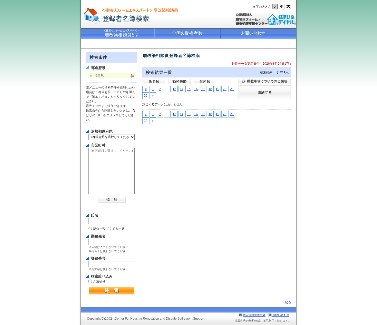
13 (174, 89)
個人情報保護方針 (254, 315)
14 (181, 89)
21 (232, 89)
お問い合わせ (280, 315)
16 (196, 89)
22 (145, 95)
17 (203, 89)
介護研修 (99, 281)
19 (217, 89)
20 (224, 89)
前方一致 (118, 229)
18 (210, 89)
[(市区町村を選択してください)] (111, 151)
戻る (288, 302)
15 (189, 89)
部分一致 (99, 229)
